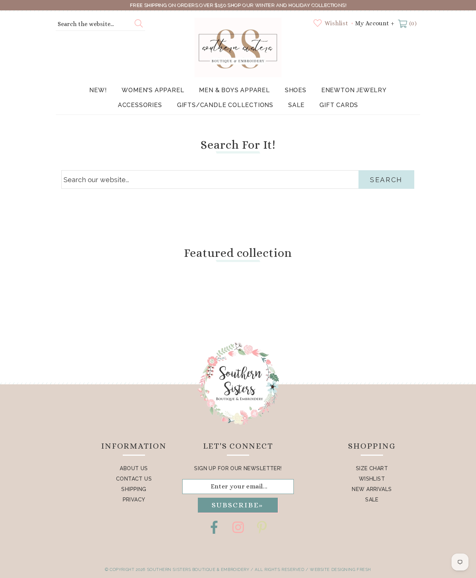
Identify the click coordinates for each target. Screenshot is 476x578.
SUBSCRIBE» (237, 505)
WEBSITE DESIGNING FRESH (340, 569)
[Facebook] (214, 527)
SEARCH (386, 180)
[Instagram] (238, 527)
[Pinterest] (261, 527)
